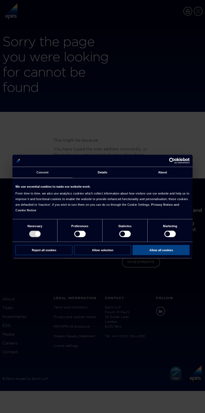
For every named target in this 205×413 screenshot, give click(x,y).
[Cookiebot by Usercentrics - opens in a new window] (172, 161)
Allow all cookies (161, 250)
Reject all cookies (44, 250)
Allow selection (102, 250)
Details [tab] (103, 172)
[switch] (80, 234)
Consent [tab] (42, 172)
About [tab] (162, 172)
